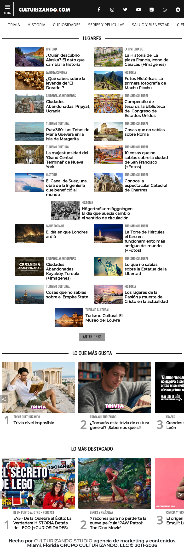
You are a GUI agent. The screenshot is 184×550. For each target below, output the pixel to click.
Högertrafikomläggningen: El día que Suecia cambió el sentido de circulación (107, 213)
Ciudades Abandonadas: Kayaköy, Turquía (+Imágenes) (62, 271)
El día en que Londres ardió (67, 234)
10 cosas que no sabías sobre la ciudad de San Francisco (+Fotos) (146, 160)
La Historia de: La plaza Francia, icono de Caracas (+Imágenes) (146, 60)
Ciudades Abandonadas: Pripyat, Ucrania (68, 106)
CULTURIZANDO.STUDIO (63, 541)
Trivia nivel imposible (33, 423)
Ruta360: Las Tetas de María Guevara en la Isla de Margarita (67, 134)
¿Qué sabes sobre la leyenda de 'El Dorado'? (65, 83)
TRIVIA (14, 24)
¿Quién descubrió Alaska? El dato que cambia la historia (65, 60)
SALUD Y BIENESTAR (150, 24)
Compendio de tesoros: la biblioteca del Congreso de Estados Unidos (145, 108)
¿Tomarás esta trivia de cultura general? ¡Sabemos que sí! (119, 425)
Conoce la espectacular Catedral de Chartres (146, 185)
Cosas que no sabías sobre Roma (145, 132)
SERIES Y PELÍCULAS (106, 24)
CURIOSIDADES (66, 24)
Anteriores (92, 337)
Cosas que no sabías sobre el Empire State (67, 294)
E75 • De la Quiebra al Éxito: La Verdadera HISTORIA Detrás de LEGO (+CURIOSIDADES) (42, 523)
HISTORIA (36, 24)
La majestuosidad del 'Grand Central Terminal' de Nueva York (67, 160)
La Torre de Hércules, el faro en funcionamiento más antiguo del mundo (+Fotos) (145, 241)
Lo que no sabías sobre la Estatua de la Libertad (146, 269)
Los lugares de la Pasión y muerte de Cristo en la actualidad (146, 297)
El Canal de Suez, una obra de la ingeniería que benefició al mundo (66, 188)
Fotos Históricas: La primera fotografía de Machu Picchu (145, 83)
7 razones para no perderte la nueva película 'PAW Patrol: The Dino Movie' (118, 523)
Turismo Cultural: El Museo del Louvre (104, 318)
